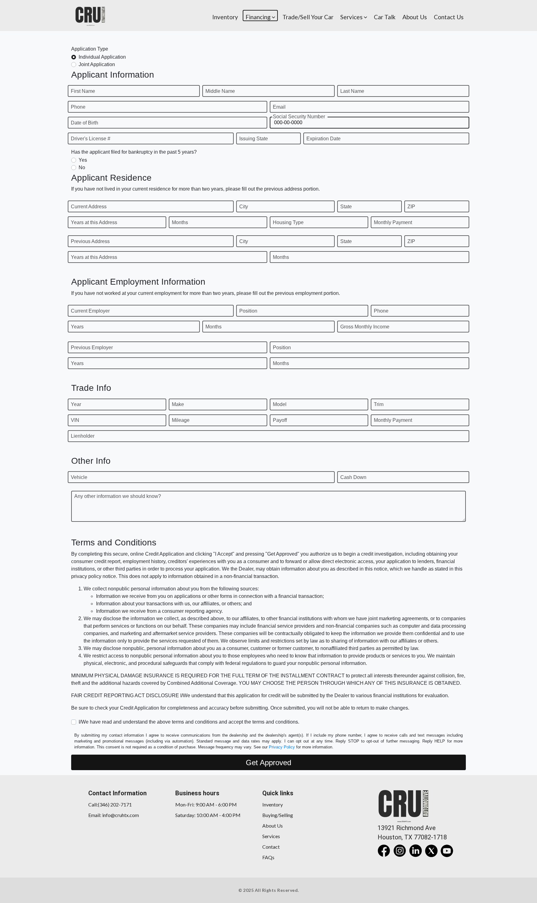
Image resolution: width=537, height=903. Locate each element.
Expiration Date (323, 138)
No (82, 167)
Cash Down (353, 477)
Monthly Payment (393, 222)
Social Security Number (299, 116)
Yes (83, 160)
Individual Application (102, 57)
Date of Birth (84, 122)
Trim (378, 404)
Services (271, 836)
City (243, 206)
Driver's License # (90, 138)
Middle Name (220, 91)
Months (180, 222)
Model (280, 404)
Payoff (280, 420)
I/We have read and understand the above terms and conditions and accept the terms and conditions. (189, 722)
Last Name (352, 91)
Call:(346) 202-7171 (110, 804)
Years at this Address (94, 222)
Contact (271, 847)
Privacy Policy (282, 747)
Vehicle (79, 477)
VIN (75, 420)
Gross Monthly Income (364, 326)
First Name (83, 91)
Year (76, 404)
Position (248, 311)
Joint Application (97, 64)
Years (77, 326)
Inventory (272, 804)
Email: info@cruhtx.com (113, 815)
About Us (272, 826)
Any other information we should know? (117, 496)
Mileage (181, 420)
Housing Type (288, 222)
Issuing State (253, 138)
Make (178, 404)
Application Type (89, 49)
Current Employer (90, 311)
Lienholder (82, 436)
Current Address (89, 206)
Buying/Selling (277, 815)
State (346, 206)
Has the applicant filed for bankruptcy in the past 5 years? (134, 152)
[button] (260, 15)
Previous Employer (92, 347)
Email (279, 107)
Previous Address (90, 241)
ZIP (411, 206)
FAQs (268, 857)
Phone (78, 107)
